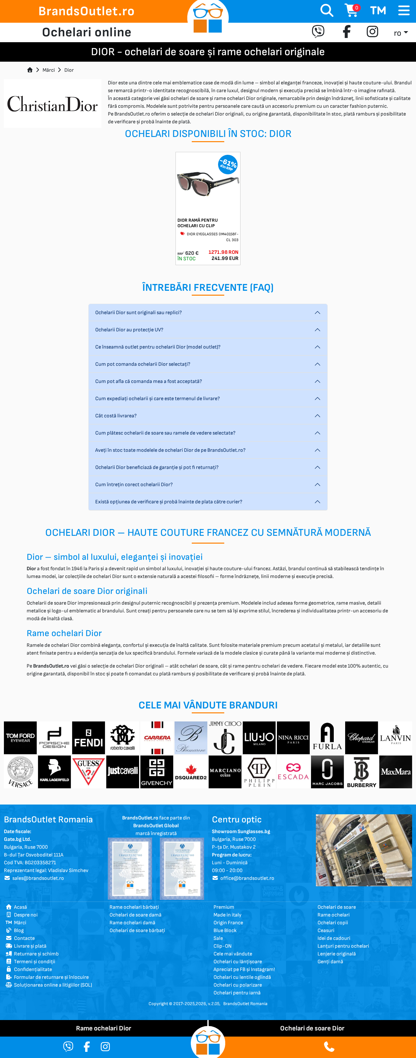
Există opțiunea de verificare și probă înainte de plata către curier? (168, 502)
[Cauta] (327, 11)
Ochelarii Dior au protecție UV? (129, 330)
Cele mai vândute (233, 954)
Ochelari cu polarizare (238, 985)
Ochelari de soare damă (136, 915)
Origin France (228, 923)
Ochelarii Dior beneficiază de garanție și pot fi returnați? (157, 467)
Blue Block (225, 931)
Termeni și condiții (33, 962)
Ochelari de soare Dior (312, 1028)
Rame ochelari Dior (103, 1028)
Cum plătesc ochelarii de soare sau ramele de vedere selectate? (165, 433)
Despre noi (25, 915)
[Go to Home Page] (30, 70)
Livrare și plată (29, 946)
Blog (18, 931)
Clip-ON (223, 946)
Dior (69, 70)
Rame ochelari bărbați (134, 907)
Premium (224, 907)
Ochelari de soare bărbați (137, 931)
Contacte (23, 938)
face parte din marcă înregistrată (156, 826)
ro (397, 33)
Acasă (19, 907)
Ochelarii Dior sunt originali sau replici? (138, 313)
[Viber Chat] (68, 1047)
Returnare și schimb (35, 954)
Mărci (49, 70)
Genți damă (330, 962)
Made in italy (227, 915)
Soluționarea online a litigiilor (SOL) (52, 985)
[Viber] (319, 32)
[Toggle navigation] (404, 11)
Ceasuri (326, 931)
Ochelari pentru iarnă (237, 993)
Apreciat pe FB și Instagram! (244, 969)
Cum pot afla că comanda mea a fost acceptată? (148, 381)
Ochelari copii (333, 923)
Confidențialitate (32, 969)
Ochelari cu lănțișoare (238, 962)
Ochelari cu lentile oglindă (242, 977)
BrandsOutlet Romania (245, 1003)
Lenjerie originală (337, 954)
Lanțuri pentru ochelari (343, 946)
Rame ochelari (334, 915)
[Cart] (378, 11)
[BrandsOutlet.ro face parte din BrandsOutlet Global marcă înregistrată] (130, 869)
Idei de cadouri (334, 938)
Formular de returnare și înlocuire (50, 977)
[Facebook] (347, 32)
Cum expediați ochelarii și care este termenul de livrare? (157, 399)
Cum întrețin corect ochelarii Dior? (134, 485)
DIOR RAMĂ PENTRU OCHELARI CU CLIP (197, 222)
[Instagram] (372, 32)
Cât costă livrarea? (116, 416)
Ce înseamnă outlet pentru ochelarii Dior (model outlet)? (158, 347)
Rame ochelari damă (132, 923)
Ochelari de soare (337, 907)
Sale (218, 938)
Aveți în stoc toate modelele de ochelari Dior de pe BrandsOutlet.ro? (170, 450)
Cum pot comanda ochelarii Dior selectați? (142, 364)
